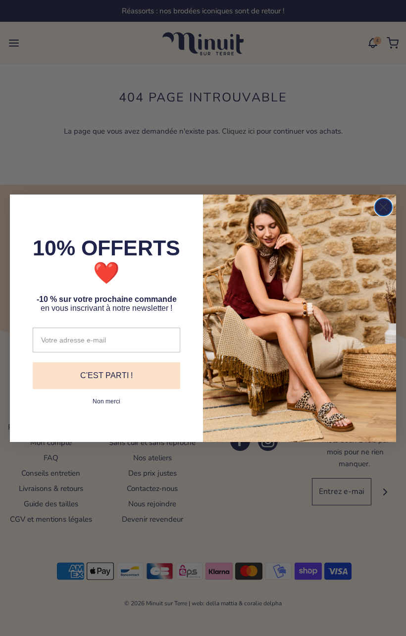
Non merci (106, 401)
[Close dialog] (383, 207)
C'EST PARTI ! (106, 375)
